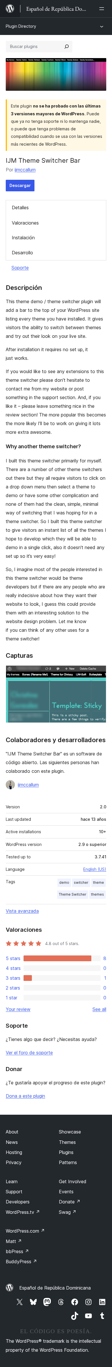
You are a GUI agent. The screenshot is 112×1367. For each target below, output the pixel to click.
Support (14, 1191)
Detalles (20, 207)
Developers (18, 1202)
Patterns (68, 1162)
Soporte (20, 268)
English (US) (94, 869)
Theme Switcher (72, 894)
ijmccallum (25, 170)
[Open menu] (103, 8)
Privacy (14, 1162)
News (12, 1142)
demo (64, 882)
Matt (14, 1241)
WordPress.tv (23, 1212)
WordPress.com (25, 1231)
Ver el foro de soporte (29, 1052)
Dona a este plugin (25, 1096)
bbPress (17, 1251)
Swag (67, 1212)
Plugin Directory (21, 26)
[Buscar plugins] (66, 46)
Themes (67, 1142)
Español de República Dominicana (55, 1288)
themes (97, 894)
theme (98, 882)
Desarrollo (22, 252)
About (12, 1132)
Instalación (23, 237)
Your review (18, 1009)
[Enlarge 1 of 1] (98, 673)
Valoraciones (25, 223)
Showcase (70, 1132)
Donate (69, 1202)
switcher (81, 882)
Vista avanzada (22, 911)
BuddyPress (21, 1261)
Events (66, 1191)
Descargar (20, 185)
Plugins (66, 1152)
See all (99, 1009)
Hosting (14, 1152)
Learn (12, 1181)
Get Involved (72, 1181)
